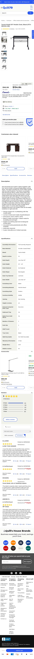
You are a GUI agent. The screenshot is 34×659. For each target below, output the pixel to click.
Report (29, 461)
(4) (25, 403)
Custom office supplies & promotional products (12, 605)
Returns (3, 587)
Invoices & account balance (3, 595)
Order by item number (21, 596)
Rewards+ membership (12, 584)
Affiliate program (11, 632)
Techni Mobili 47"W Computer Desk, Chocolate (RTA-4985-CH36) (13, 156)
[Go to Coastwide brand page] (13, 543)
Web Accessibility (29, 597)
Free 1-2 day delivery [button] (7, 384)
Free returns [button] (8, 110)
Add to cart (19, 650)
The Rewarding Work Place (29, 590)
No (22, 461)
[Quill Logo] (8, 7)
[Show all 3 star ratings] (15, 407)
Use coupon (27, 561)
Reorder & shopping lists (20, 585)
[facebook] (20, 573)
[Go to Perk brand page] (28, 543)
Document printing (12, 611)
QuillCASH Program (11, 592)
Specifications (14, 175)
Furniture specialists (12, 620)
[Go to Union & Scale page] (21, 548)
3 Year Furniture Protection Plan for (14, 122)
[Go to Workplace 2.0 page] (28, 548)
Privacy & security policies (3, 615)
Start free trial (27, 92)
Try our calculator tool (14, 96)
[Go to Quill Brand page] (5, 543)
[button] (33, 2)
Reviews (29, 175)
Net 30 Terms (11, 600)
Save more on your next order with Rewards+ (17, 2)
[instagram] (11, 573)
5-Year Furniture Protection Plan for (14, 124)
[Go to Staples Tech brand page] (13, 548)
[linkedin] (16, 573)
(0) (25, 405)
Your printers (21, 592)
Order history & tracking (4, 584)
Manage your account (4, 590)
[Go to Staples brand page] (5, 548)
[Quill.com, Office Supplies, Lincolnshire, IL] (6, 639)
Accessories (22, 175)
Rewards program (11, 588)
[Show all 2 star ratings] (15, 409)
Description (5, 175)
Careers (28, 594)
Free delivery (8, 101)
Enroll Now (16, 89)
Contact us (3, 618)
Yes (16, 461)
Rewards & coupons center (20, 600)
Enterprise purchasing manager (12, 616)
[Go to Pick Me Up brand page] (21, 543)
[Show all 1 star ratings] (15, 411)
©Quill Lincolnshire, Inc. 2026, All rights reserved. (12, 644)
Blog (27, 586)
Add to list (7, 114)
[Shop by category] (2, 8)
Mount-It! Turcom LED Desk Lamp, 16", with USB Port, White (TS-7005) (12, 373)
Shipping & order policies (3, 604)
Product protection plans (12, 625)
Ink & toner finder (21, 589)
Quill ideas (12, 629)
